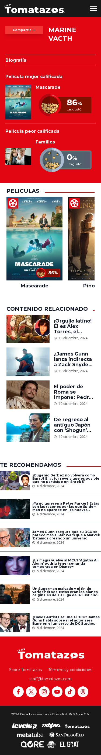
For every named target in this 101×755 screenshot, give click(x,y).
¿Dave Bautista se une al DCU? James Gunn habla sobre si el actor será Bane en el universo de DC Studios (66, 620)
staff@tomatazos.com (50, 678)
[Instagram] (44, 691)
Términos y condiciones (70, 669)
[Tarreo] (51, 726)
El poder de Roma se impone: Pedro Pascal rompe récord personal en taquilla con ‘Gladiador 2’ (74, 392)
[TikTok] (70, 691)
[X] (31, 691)
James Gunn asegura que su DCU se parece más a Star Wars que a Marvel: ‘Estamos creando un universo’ (66, 535)
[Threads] (83, 691)
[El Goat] (69, 744)
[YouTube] (57, 691)
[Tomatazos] (34, 8)
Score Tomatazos (25, 669)
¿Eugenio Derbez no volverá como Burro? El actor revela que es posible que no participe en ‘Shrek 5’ (65, 478)
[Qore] (32, 744)
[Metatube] (30, 734)
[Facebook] (18, 691)
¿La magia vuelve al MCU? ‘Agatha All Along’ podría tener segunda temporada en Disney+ (65, 563)
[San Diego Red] (66, 734)
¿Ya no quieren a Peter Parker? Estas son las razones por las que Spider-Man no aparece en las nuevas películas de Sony (65, 507)
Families (45, 142)
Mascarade (48, 87)
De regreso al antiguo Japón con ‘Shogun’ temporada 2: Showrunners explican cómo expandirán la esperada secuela (72, 425)
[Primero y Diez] (51, 744)
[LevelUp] (25, 726)
